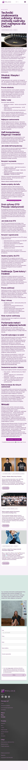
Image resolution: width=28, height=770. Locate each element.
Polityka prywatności (5, 752)
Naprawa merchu (4, 744)
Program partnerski (5, 746)
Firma (3, 636)
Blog (2, 715)
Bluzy (2, 725)
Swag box (3, 723)
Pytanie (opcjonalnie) (6, 654)
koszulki (20, 54)
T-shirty (2, 727)
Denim (2, 733)
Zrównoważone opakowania (7, 707)
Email (3, 642)
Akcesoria (3, 735)
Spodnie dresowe (4, 731)
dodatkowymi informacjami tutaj (9, 364)
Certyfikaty (3, 709)
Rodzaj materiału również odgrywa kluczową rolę (13, 346)
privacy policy (10, 668)
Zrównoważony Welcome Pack (7, 742)
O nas (2, 703)
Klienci (3, 712)
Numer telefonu (5, 648)
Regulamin (3, 755)
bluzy (2, 55)
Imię (3, 630)
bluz (7, 123)
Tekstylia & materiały (5, 705)
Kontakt (3, 717)
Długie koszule (4, 729)
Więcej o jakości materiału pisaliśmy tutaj (11, 181)
